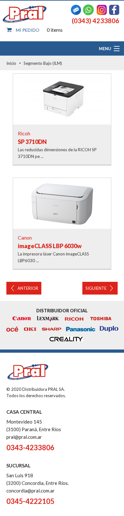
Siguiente (96, 288)
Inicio (11, 63)
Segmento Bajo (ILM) (43, 63)
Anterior (27, 288)
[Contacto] (76, 9)
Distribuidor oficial (62, 310)
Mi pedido (27, 30)
